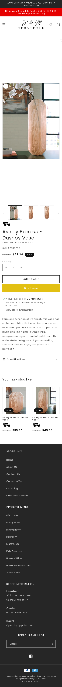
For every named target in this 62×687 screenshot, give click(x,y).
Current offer (14, 481)
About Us (11, 467)
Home (9, 459)
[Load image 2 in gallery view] (31, 212)
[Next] (58, 213)
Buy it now (31, 288)
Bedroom (11, 536)
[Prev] (3, 213)
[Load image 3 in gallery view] (47, 212)
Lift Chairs (12, 515)
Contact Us (13, 474)
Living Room (13, 522)
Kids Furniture (14, 551)
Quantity (6, 261)
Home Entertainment (19, 565)
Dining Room (13, 529)
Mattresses (13, 544)
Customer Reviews (17, 495)
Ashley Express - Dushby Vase (15, 418)
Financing (12, 488)
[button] (3, 24)
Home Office (14, 558)
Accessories (13, 572)
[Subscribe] (51, 644)
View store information (19, 309)
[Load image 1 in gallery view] (15, 212)
